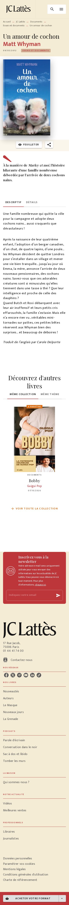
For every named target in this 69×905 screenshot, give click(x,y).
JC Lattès (20, 22)
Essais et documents (14, 25)
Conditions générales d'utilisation (25, 874)
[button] (36, 50)
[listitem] (6, 675)
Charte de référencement (20, 880)
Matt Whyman (22, 44)
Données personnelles (17, 858)
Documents (36, 22)
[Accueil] (19, 9)
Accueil (7, 22)
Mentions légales (14, 869)
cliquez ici (40, 585)
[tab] (13, 202)
